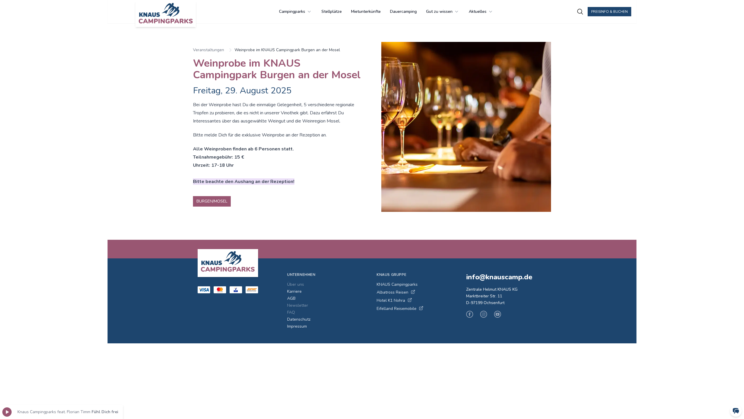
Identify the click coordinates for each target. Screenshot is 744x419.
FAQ (291, 312)
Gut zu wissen (439, 11)
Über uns (295, 284)
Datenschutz (298, 319)
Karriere (294, 291)
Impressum (297, 326)
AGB (291, 298)
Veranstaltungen (208, 50)
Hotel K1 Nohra (391, 300)
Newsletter (297, 305)
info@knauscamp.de (499, 277)
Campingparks (292, 11)
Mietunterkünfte (366, 11)
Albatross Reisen (392, 292)
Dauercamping (403, 11)
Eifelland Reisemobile (396, 308)
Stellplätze (331, 11)
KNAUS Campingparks (397, 284)
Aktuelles (478, 11)
